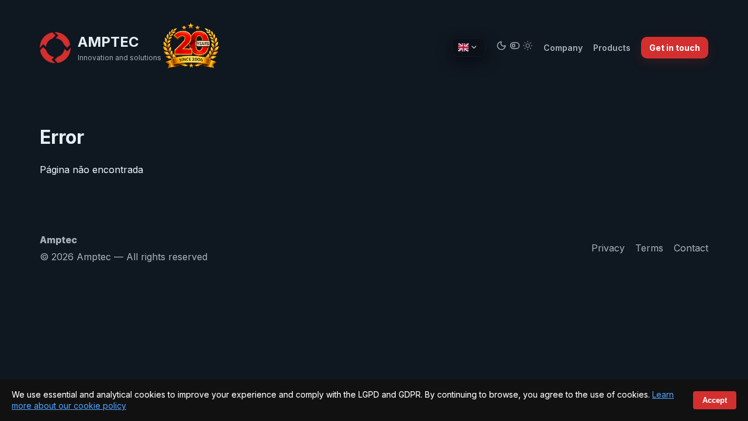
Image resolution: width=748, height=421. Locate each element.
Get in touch (674, 48)
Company (563, 48)
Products (612, 48)
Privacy (608, 248)
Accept (714, 400)
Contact (691, 248)
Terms (649, 248)
